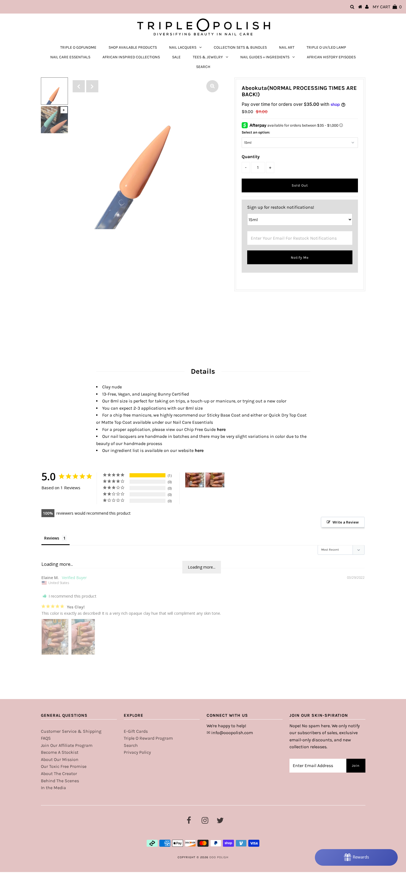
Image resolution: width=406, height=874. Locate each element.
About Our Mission (59, 759)
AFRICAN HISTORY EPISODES (331, 57)
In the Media (53, 787)
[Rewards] (356, 857)
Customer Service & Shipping (71, 731)
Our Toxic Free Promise (63, 766)
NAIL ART (286, 47)
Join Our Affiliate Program (67, 745)
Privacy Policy (137, 752)
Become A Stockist (59, 752)
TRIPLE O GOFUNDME (78, 47)
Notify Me (300, 257)
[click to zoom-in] (212, 86)
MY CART (387, 6)
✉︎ (208, 732)
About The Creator (59, 773)
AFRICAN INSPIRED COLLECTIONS (131, 57)
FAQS (46, 738)
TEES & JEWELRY (208, 57)
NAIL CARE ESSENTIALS (70, 57)
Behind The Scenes (60, 780)
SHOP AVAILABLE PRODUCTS (133, 47)
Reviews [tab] (51, 538)
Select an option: (256, 132)
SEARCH (203, 66)
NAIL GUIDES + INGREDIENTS (264, 57)
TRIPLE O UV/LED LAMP (326, 47)
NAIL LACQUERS (182, 47)
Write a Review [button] (346, 522)
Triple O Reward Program (148, 738)
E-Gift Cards (136, 731)
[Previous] (79, 86)
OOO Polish (218, 857)
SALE (176, 57)
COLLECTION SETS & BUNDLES (240, 47)
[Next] (92, 86)
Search (131, 745)
